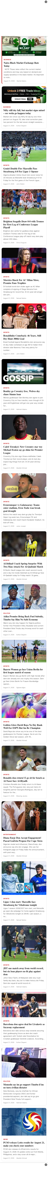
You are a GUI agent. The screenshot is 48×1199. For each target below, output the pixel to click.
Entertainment (9, 834)
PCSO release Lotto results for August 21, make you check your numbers (24, 1144)
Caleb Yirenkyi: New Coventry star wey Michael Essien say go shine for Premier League (23, 449)
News (5, 1139)
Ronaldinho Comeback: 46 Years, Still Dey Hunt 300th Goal (22, 337)
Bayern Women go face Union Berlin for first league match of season (23, 671)
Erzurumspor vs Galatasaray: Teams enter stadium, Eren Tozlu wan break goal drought (21, 508)
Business (7, 59)
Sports (6, 165)
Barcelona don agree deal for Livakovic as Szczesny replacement (24, 1026)
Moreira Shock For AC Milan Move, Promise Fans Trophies (21, 281)
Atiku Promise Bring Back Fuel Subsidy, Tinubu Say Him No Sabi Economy (23, 618)
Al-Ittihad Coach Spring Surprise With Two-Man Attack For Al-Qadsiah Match (23, 565)
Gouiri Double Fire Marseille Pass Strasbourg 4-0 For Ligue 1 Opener (20, 170)
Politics (6, 613)
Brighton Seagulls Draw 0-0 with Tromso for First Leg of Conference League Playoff (23, 224)
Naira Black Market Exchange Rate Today (21, 64)
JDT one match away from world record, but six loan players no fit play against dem (23, 971)
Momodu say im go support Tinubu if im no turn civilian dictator (23, 1086)
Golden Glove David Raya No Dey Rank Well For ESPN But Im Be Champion (22, 726)
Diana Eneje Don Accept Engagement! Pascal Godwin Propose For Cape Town (22, 839)
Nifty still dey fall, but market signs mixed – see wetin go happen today (24, 112)
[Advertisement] (24, 18)
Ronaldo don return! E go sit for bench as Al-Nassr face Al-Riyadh (24, 779)
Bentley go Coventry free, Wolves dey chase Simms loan (21, 392)
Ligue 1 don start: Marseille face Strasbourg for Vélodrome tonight (20, 903)
